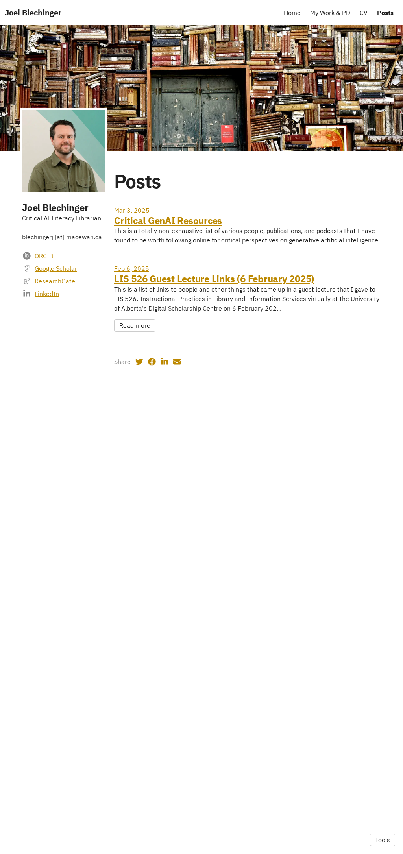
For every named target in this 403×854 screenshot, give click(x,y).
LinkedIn (47, 294)
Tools (382, 840)
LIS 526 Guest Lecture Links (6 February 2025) (214, 278)
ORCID (44, 256)
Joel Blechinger (33, 12)
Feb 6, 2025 (131, 268)
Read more (134, 325)
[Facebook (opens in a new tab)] (152, 362)
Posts (385, 13)
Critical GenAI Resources (168, 220)
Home (292, 13)
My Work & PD (330, 13)
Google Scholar (56, 268)
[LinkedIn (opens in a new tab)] (164, 362)
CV (364, 13)
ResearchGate (55, 281)
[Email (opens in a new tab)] (177, 362)
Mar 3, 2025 (132, 210)
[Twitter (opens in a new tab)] (139, 362)
